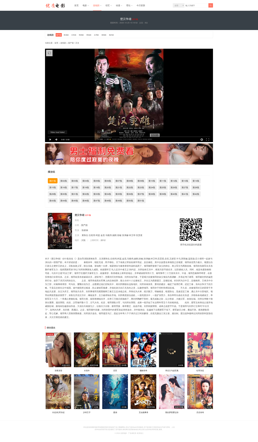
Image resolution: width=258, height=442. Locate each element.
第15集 (52, 187)
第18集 (85, 187)
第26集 (174, 187)
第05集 (96, 180)
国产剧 (58, 35)
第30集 (63, 194)
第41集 (185, 194)
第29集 (52, 194)
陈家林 (85, 230)
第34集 (107, 194)
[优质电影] (55, 6)
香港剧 (88, 35)
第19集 (96, 187)
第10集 (151, 180)
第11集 (163, 180)
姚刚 (114, 235)
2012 (103, 240)
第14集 (196, 180)
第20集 (107, 187)
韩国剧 (81, 35)
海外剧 (111, 35)
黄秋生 (85, 235)
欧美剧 (66, 35)
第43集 (52, 200)
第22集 (129, 187)
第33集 (96, 194)
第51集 (140, 200)
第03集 (74, 180)
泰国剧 (103, 35)
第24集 (151, 187)
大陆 (83, 240)
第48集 (107, 200)
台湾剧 (96, 35)
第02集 (63, 180)
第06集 (107, 180)
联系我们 (140, 433)
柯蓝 (98, 235)
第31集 (74, 194)
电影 (85, 5)
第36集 (129, 194)
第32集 (85, 194)
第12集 (174, 180)
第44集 (63, 200)
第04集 (85, 180)
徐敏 (119, 235)
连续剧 (96, 5)
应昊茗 (139, 235)
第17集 (74, 187)
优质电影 (123, 433)
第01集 (52, 180)
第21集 (118, 187)
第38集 (151, 194)
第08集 (129, 180)
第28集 (196, 187)
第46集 (85, 200)
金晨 (103, 235)
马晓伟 (108, 235)
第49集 (118, 200)
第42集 (196, 194)
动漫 (118, 5)
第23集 (140, 187)
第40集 (174, 194)
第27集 (185, 187)
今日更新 (141, 5)
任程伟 (92, 235)
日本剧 (73, 35)
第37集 (140, 194)
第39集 (163, 194)
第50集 (129, 200)
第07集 (118, 180)
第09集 (140, 180)
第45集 (74, 200)
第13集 (185, 180)
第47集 (96, 200)
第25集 (163, 187)
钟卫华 (132, 235)
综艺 (107, 5)
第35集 (118, 194)
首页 (76, 5)
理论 (128, 5)
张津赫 (125, 235)
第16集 (63, 187)
